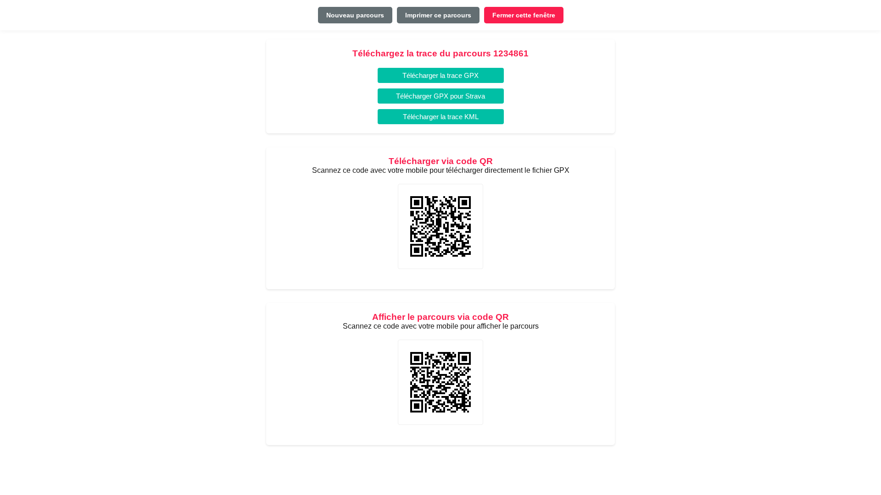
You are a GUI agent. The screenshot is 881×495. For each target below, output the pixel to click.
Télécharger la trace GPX (440, 75)
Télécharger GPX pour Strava (440, 96)
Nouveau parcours (355, 15)
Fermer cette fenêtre (523, 15)
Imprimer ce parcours (438, 15)
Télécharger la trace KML (441, 117)
